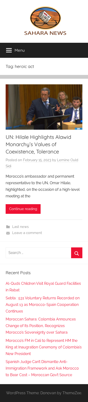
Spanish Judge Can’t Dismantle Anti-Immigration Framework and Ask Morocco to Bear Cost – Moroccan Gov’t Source (42, 368)
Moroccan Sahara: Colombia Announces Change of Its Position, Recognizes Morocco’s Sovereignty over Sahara (41, 326)
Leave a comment (27, 233)
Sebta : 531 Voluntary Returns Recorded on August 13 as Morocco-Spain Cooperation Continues (43, 304)
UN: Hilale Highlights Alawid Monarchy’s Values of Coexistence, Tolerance (38, 144)
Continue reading (23, 209)
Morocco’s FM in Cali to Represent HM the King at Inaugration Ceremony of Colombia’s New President (44, 347)
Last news (20, 227)
